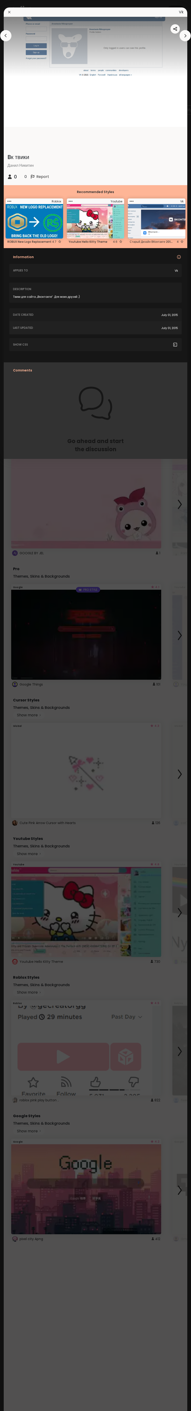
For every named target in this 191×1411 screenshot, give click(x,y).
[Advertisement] (18, 706)
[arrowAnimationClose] (6, 36)
